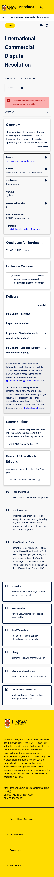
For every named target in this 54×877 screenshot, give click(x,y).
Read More (43, 147)
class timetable (33, 381)
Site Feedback (16, 865)
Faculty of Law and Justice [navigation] (22, 161)
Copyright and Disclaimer (21, 819)
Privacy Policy (16, 834)
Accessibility (15, 850)
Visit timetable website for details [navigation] (25, 229)
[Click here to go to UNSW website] (9, 8)
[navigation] (24, 444)
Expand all (42, 305)
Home (5, 17)
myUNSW (14, 381)
